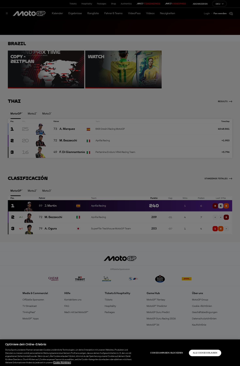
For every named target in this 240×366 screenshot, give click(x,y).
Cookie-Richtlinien (62, 363)
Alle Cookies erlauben (205, 353)
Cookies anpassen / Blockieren (166, 353)
